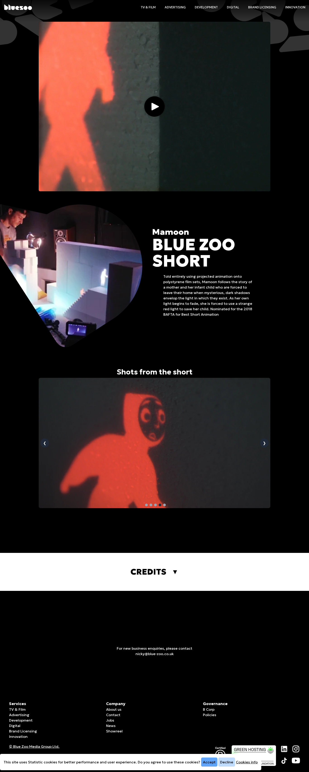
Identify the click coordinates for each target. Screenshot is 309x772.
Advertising (175, 7)
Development (206, 7)
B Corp (208, 709)
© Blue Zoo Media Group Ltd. (34, 746)
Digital (233, 7)
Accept (209, 762)
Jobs (110, 720)
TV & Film (148, 7)
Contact (113, 715)
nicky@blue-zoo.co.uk (154, 653)
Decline (226, 762)
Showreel (114, 731)
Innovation (295, 7)
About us (113, 709)
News (111, 725)
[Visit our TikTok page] (284, 761)
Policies (209, 715)
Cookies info (247, 762)
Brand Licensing (262, 7)
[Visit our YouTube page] (296, 761)
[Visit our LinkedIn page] (284, 749)
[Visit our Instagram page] (296, 749)
